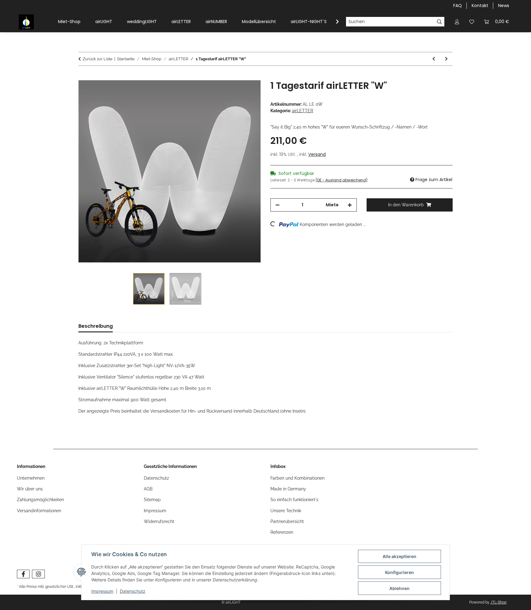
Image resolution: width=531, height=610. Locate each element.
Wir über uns (30, 488)
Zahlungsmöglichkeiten (40, 499)
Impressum (102, 591)
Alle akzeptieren (399, 556)
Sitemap (152, 499)
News (503, 5)
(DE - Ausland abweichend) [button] (342, 180)
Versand (317, 154)
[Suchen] (440, 22)
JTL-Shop (498, 602)
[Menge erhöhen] (349, 205)
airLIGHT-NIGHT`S (309, 21)
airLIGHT (103, 21)
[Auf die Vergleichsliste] (231, 92)
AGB (148, 488)
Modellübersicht (259, 21)
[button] (457, 21)
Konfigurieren (399, 572)
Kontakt (480, 5)
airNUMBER (216, 21)
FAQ (457, 5)
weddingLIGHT (142, 21)
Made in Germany (288, 488)
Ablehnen (399, 588)
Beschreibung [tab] (95, 326)
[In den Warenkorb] (83, 76)
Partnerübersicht (287, 521)
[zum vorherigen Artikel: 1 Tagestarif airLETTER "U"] (433, 58)
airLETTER (181, 21)
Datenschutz (132, 591)
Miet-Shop (69, 21)
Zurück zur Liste (97, 59)
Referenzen (281, 532)
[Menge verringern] (277, 205)
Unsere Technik (285, 510)
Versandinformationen (39, 510)
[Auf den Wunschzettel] (247, 92)
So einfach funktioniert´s (294, 499)
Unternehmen (31, 478)
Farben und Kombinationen (297, 478)
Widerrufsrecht (159, 521)
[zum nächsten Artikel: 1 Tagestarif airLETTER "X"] (446, 58)
